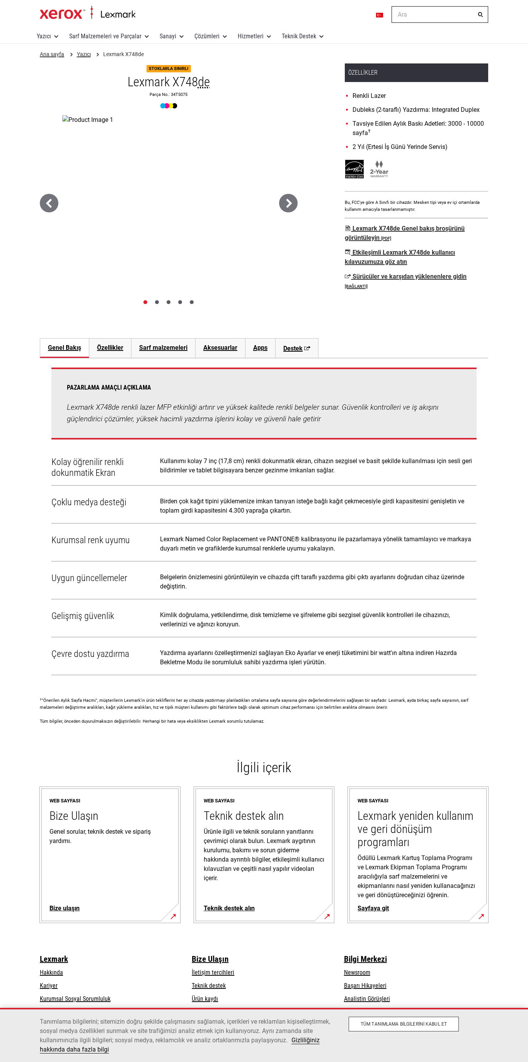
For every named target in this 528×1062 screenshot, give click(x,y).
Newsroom (357, 972)
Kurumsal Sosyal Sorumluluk (75, 998)
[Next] (288, 203)
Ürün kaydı (205, 998)
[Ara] (480, 15)
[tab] (145, 302)
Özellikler (110, 347)
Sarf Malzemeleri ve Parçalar (105, 36)
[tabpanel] (264, 523)
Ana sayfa (87, 12)
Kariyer (49, 985)
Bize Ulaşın (210, 959)
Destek (293, 348)
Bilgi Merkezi (365, 959)
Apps (260, 347)
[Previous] (49, 203)
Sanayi (168, 36)
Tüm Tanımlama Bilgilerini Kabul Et (404, 1024)
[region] (264, 1035)
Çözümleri (207, 36)
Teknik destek (209, 985)
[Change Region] (380, 14)
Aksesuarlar (220, 347)
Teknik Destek (299, 36)
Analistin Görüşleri (367, 998)
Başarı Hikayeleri (365, 985)
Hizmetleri (251, 36)
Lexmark (54, 959)
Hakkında (51, 972)
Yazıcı (44, 36)
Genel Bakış (64, 347)
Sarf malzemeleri (163, 347)
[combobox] (440, 14)
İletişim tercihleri (213, 972)
